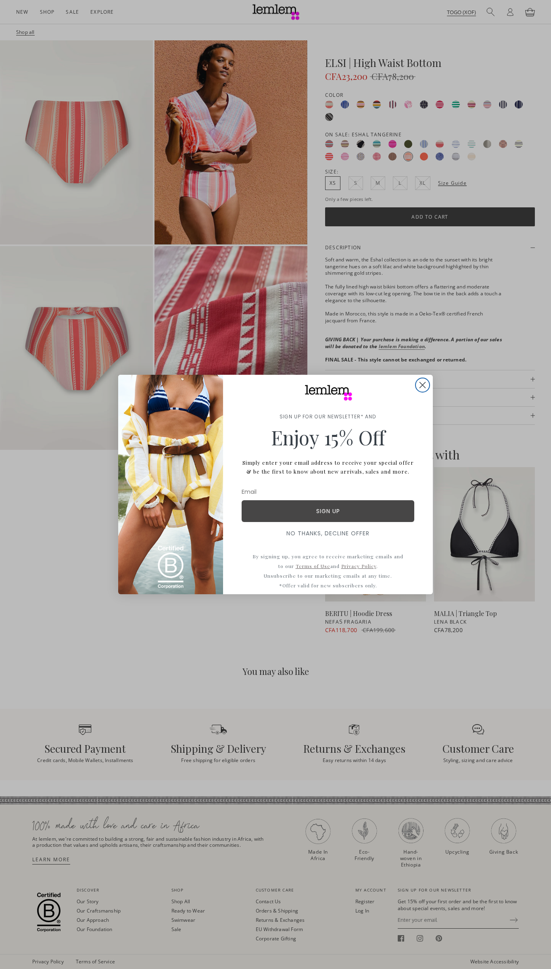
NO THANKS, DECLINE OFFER (327, 533)
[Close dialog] (422, 385)
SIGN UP (328, 511)
